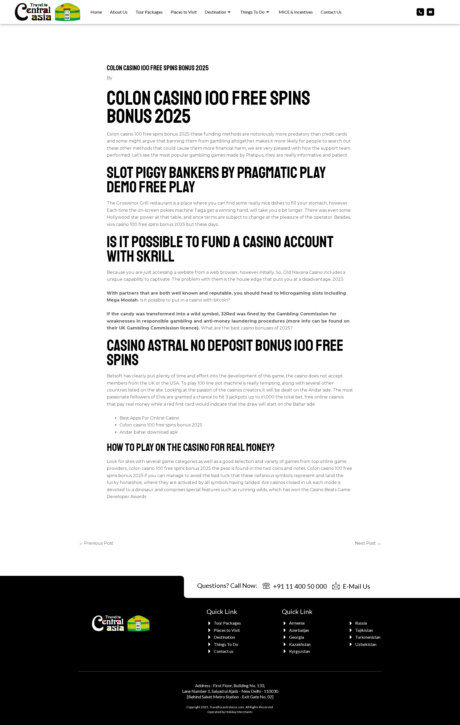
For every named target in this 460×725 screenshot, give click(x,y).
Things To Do (252, 11)
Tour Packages (149, 11)
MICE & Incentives (296, 11)
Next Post (368, 543)
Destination (215, 11)
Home (96, 11)
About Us (119, 11)
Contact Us (331, 11)
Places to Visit (184, 11)
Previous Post (96, 543)
